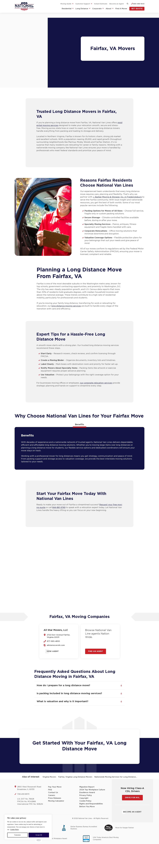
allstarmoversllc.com (56, 645)
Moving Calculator (56, 801)
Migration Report (86, 787)
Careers (51, 795)
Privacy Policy (85, 795)
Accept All (38, 835)
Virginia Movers (49, 777)
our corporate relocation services (96, 383)
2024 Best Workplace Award (56, 838)
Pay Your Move (54, 787)
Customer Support (82, 4)
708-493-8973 (23, 794)
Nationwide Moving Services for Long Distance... (115, 777)
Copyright (83, 798)
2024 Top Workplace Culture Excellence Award (92, 791)
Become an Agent (116, 4)
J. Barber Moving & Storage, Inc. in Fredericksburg (117, 197)
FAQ (50, 790)
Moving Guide (65, 4)
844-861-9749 (58, 508)
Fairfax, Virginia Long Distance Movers (75, 777)
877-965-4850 (53, 641)
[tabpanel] (79, 448)
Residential (66, 9)
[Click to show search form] (127, 4)
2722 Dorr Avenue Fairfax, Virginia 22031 (58, 636)
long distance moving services (66, 306)
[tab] (79, 424)
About (108, 9)
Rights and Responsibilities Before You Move (91, 805)
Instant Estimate (100, 4)
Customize (17, 835)
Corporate (97, 9)
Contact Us (53, 792)
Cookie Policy (14, 829)
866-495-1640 (138, 4)
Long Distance (81, 9)
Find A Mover (121, 9)
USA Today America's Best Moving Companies (106, 838)
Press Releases (54, 798)
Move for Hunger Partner (124, 828)
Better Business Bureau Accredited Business (84, 828)
